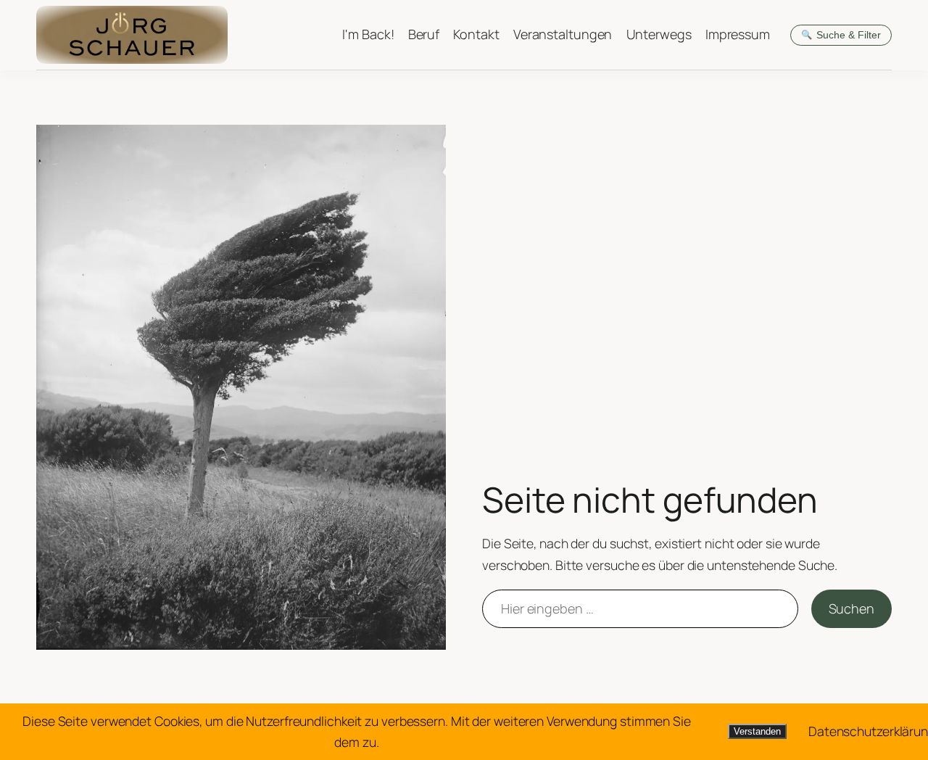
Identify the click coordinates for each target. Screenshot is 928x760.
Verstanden (757, 731)
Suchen (851, 608)
